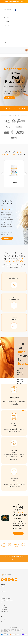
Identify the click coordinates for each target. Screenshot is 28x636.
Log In (6, 42)
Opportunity (3, 591)
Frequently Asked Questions (7, 600)
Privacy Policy (4, 607)
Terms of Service (4, 611)
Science (7, 21)
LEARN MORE (7, 238)
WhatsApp (3, 605)
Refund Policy (4, 609)
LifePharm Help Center (6, 598)
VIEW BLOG (18, 533)
